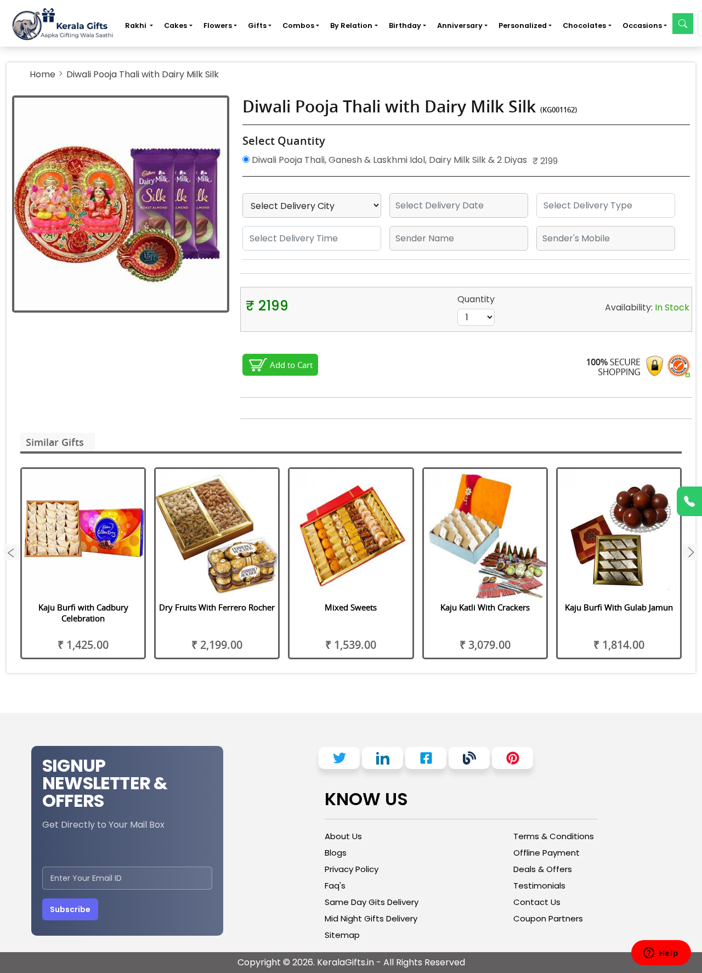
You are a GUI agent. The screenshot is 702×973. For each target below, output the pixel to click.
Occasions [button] (642, 25)
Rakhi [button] (136, 25)
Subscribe (70, 909)
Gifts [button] (257, 25)
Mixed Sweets (351, 607)
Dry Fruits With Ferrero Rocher (217, 607)
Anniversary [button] (460, 25)
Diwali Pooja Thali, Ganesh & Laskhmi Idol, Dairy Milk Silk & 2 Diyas (388, 160)
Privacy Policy (351, 869)
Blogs (336, 852)
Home (42, 74)
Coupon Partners (548, 918)
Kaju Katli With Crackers (485, 607)
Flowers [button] (217, 25)
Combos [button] (298, 25)
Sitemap (342, 935)
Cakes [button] (175, 25)
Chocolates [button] (584, 25)
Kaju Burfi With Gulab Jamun (619, 607)
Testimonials (539, 885)
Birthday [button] (405, 25)
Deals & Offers (542, 869)
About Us (343, 836)
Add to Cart (291, 364)
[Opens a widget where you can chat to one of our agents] (661, 954)
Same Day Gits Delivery (371, 902)
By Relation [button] (351, 25)
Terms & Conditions (553, 836)
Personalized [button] (523, 25)
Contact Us (537, 902)
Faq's (335, 885)
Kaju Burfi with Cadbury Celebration (83, 613)
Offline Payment (546, 852)
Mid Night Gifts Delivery (371, 918)
